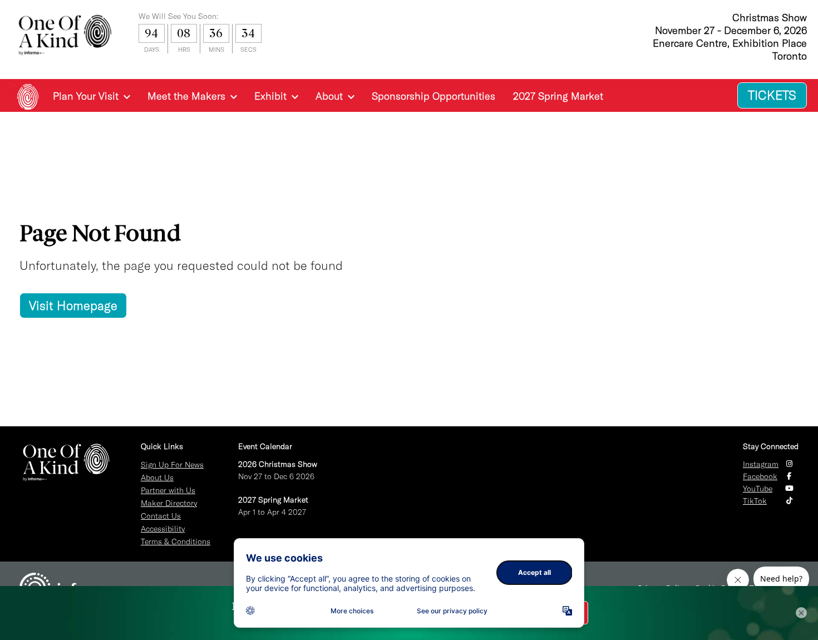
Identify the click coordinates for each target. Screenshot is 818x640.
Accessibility (163, 529)
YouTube (757, 489)
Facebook (760, 476)
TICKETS (772, 95)
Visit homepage (73, 305)
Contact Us (161, 516)
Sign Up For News (172, 465)
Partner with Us (168, 490)
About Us (157, 477)
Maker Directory (169, 503)
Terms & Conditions (175, 541)
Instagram (760, 464)
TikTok (755, 501)
